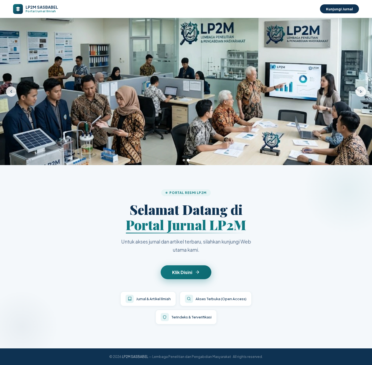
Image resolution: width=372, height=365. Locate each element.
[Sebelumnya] (11, 91)
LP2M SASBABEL (135, 356)
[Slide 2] (188, 160)
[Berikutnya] (361, 91)
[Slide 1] (183, 160)
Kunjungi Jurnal (339, 9)
